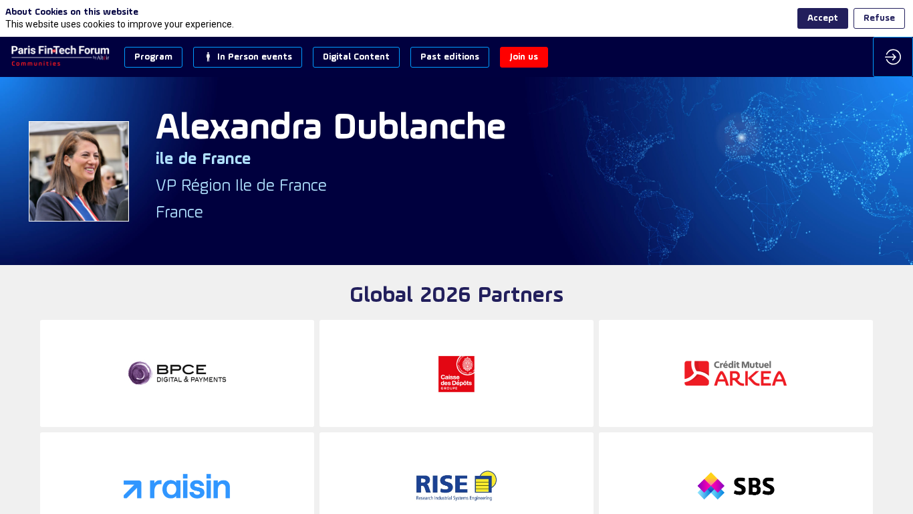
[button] (153, 57)
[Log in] (893, 57)
